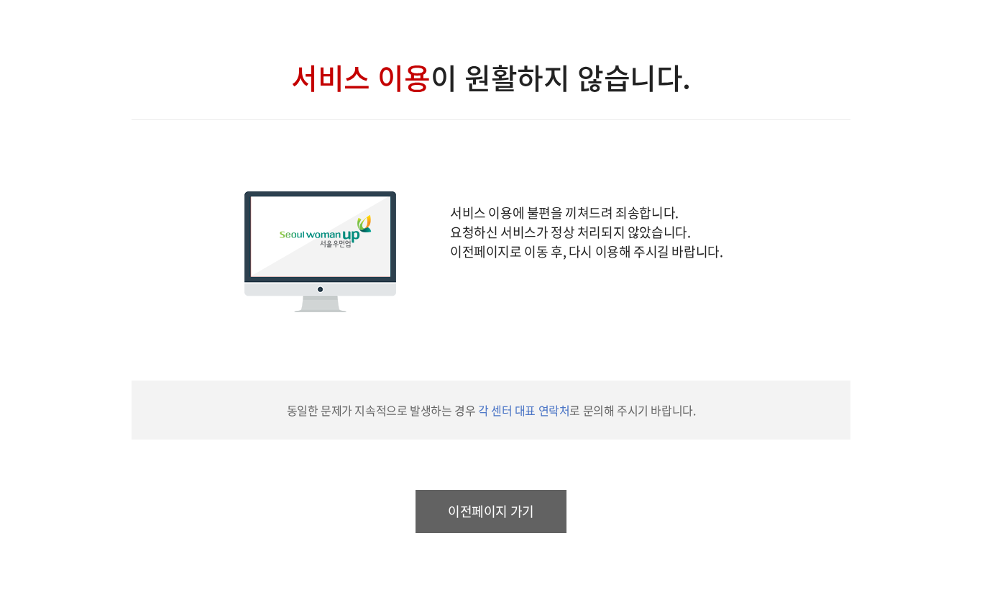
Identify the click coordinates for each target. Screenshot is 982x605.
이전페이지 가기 (491, 511)
